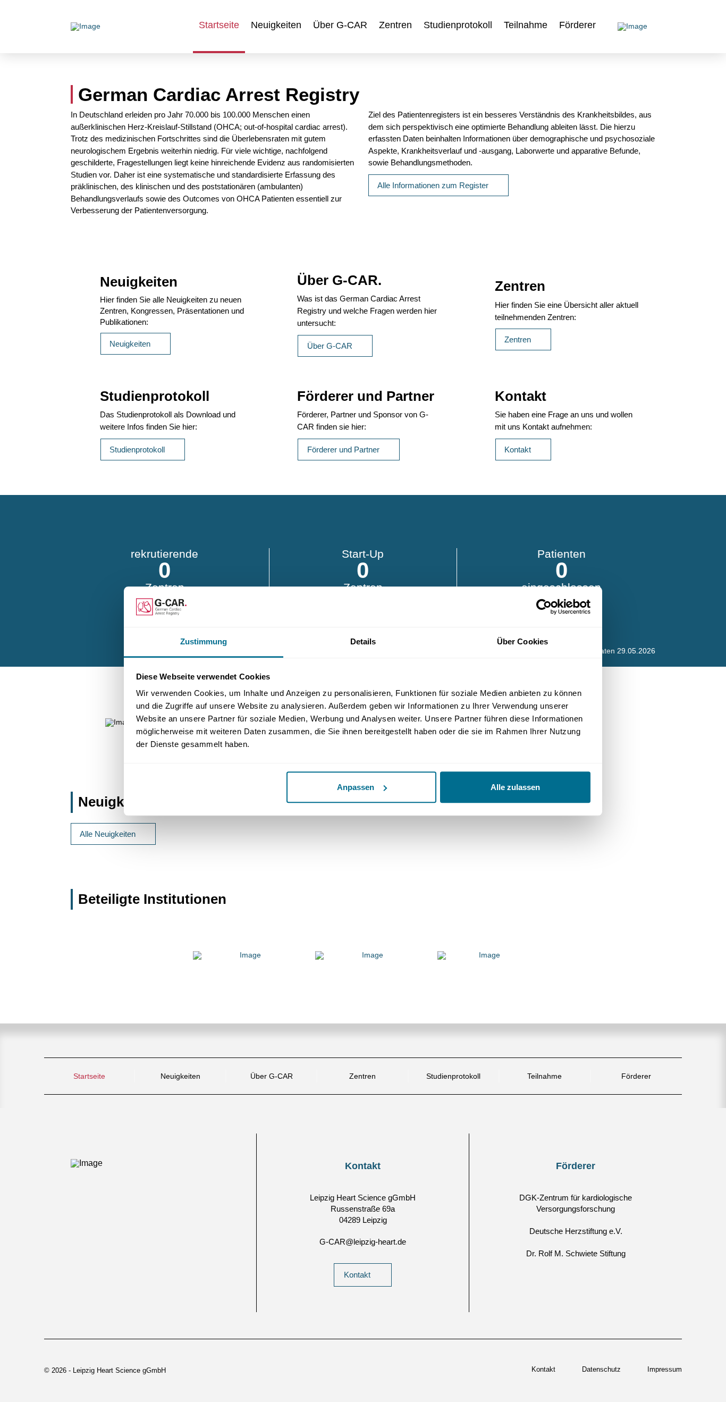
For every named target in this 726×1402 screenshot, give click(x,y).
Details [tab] (363, 642)
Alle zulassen (515, 787)
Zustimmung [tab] (203, 642)
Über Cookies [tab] (522, 642)
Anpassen (355, 787)
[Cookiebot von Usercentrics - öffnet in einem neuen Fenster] (543, 607)
